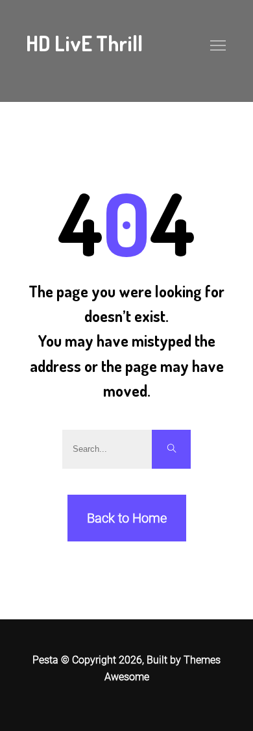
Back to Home (127, 518)
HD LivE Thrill (84, 43)
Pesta (45, 660)
